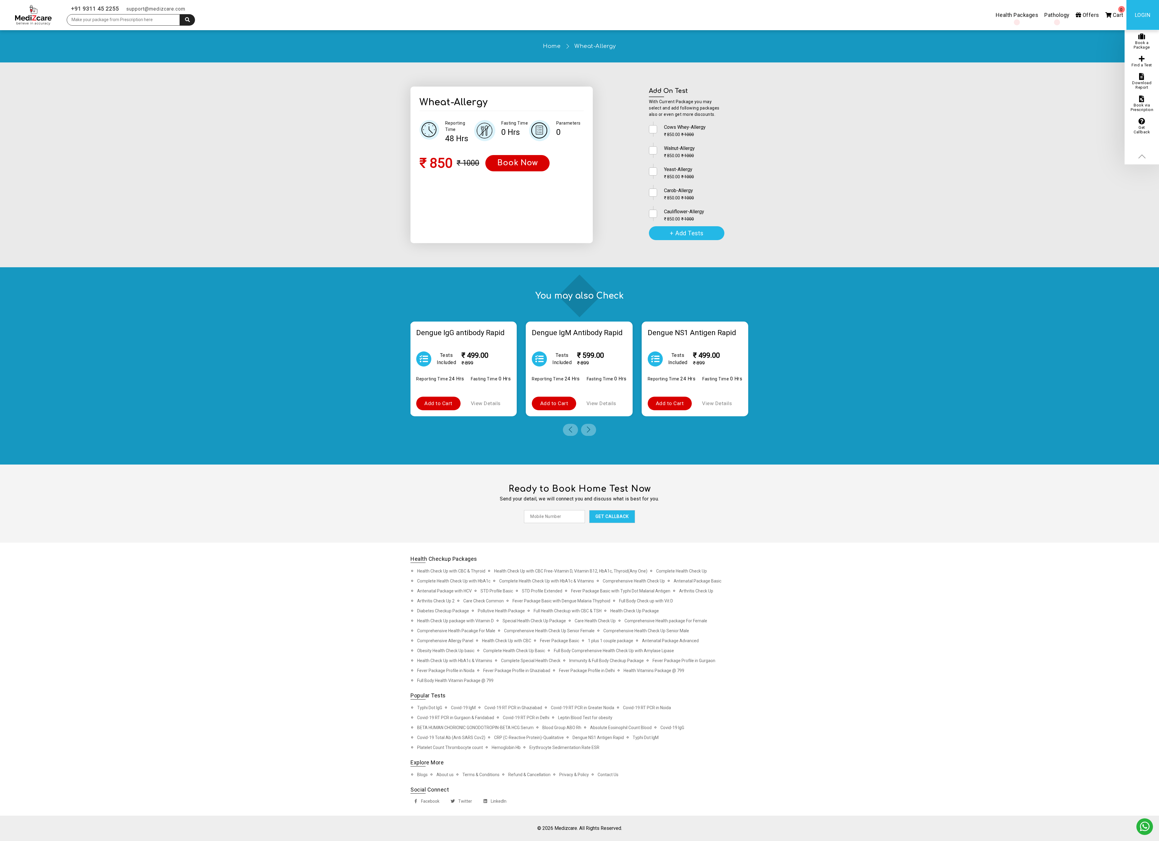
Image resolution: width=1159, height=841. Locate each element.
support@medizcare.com (155, 9)
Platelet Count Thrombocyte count (450, 747)
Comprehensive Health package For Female (665, 620)
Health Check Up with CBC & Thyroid (451, 571)
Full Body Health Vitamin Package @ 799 (455, 680)
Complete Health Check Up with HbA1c (453, 581)
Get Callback (1142, 129)
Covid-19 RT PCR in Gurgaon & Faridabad (455, 717)
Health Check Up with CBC (506, 640)
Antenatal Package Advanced (670, 640)
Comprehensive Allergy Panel (445, 640)
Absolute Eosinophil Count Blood (621, 727)
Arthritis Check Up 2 (436, 600)
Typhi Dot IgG (429, 707)
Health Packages (1017, 15)
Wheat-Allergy (595, 46)
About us (445, 774)
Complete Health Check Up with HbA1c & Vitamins (546, 581)
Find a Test (1142, 65)
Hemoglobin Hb (506, 747)
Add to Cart (438, 403)
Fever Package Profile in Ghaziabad (516, 670)
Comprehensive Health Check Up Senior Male (646, 630)
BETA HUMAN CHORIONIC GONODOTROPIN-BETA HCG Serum (475, 727)
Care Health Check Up (595, 620)
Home (551, 46)
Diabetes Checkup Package (443, 610)
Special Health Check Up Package (534, 620)
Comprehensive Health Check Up (634, 581)
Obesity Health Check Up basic (445, 650)
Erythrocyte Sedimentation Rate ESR (564, 747)
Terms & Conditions (481, 774)
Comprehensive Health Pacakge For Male (456, 630)
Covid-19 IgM (463, 707)
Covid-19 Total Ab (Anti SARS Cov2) (451, 737)
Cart (1117, 13)
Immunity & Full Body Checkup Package (606, 660)
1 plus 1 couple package (610, 640)
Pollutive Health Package (501, 610)
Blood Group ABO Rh (561, 727)
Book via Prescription (1142, 107)
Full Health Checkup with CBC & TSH (568, 610)
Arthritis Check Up (696, 591)
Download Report (1141, 85)
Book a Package (1142, 44)
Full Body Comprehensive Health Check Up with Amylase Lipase (614, 650)
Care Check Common (483, 600)
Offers (1090, 15)
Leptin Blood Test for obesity (585, 717)
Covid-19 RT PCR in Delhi (526, 717)
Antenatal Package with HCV (444, 591)
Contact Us (608, 774)
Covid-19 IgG (672, 727)
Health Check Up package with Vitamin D (455, 620)
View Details (486, 403)
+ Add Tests (687, 233)
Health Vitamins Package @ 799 (654, 670)
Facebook (429, 801)
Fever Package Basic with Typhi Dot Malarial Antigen (620, 591)
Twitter (464, 801)
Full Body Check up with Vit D (646, 600)
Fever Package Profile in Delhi (587, 670)
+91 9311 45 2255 (95, 8)
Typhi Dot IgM (646, 737)
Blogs (422, 774)
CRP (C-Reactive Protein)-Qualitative (529, 737)
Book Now (517, 163)
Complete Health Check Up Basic (514, 650)
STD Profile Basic (497, 591)
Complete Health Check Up (681, 571)
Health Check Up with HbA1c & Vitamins (454, 660)
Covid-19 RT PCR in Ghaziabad (513, 707)
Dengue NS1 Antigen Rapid (598, 737)
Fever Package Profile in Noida (445, 670)
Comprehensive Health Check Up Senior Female (549, 630)
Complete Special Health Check (530, 660)
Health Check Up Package (634, 610)
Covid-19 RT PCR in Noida (647, 707)
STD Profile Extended (542, 591)
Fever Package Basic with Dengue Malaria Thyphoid (561, 600)
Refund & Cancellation (529, 774)
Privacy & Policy (574, 774)
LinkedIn (498, 801)
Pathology (1057, 15)
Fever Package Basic (559, 640)
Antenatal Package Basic (697, 581)
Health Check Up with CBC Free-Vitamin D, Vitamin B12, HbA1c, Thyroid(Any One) (570, 571)
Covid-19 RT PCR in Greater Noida (582, 707)
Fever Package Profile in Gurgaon (684, 660)
